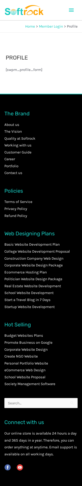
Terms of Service (18, 201)
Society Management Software (29, 384)
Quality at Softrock (19, 138)
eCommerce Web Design (24, 370)
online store (21, 433)
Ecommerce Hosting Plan (25, 272)
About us (11, 124)
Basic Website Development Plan (32, 244)
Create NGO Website (21, 356)
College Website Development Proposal (37, 251)
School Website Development (29, 293)
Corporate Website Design (26, 349)
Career (9, 159)
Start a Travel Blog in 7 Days (27, 300)
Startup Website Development (29, 307)
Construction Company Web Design (33, 258)
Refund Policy (15, 215)
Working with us (17, 145)
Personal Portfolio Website (26, 363)
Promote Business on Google (28, 342)
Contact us (13, 173)
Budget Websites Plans (23, 335)
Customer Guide (17, 152)
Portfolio (11, 166)
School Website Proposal (24, 377)
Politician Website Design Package (33, 279)
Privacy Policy (15, 208)
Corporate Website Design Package (33, 265)
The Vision (13, 131)
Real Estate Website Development (32, 286)
